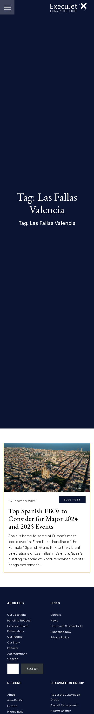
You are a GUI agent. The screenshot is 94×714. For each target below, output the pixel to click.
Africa (11, 694)
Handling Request (19, 620)
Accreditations (17, 654)
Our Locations (16, 614)
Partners (12, 648)
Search (12, 659)
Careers (56, 614)
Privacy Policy (60, 637)
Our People (14, 636)
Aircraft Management (64, 705)
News (54, 620)
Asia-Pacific (15, 700)
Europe (12, 706)
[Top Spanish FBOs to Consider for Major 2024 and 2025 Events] (47, 467)
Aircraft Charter (61, 711)
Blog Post (72, 499)
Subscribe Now (61, 632)
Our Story (13, 642)
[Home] (68, 7)
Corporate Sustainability (67, 626)
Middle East (15, 711)
